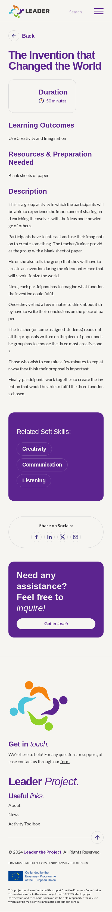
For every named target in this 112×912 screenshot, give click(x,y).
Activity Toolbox (24, 823)
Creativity (34, 449)
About (14, 805)
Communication (42, 465)
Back (28, 36)
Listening (33, 480)
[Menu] (96, 11)
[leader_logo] (46, 11)
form (65, 761)
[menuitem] (96, 11)
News (13, 814)
